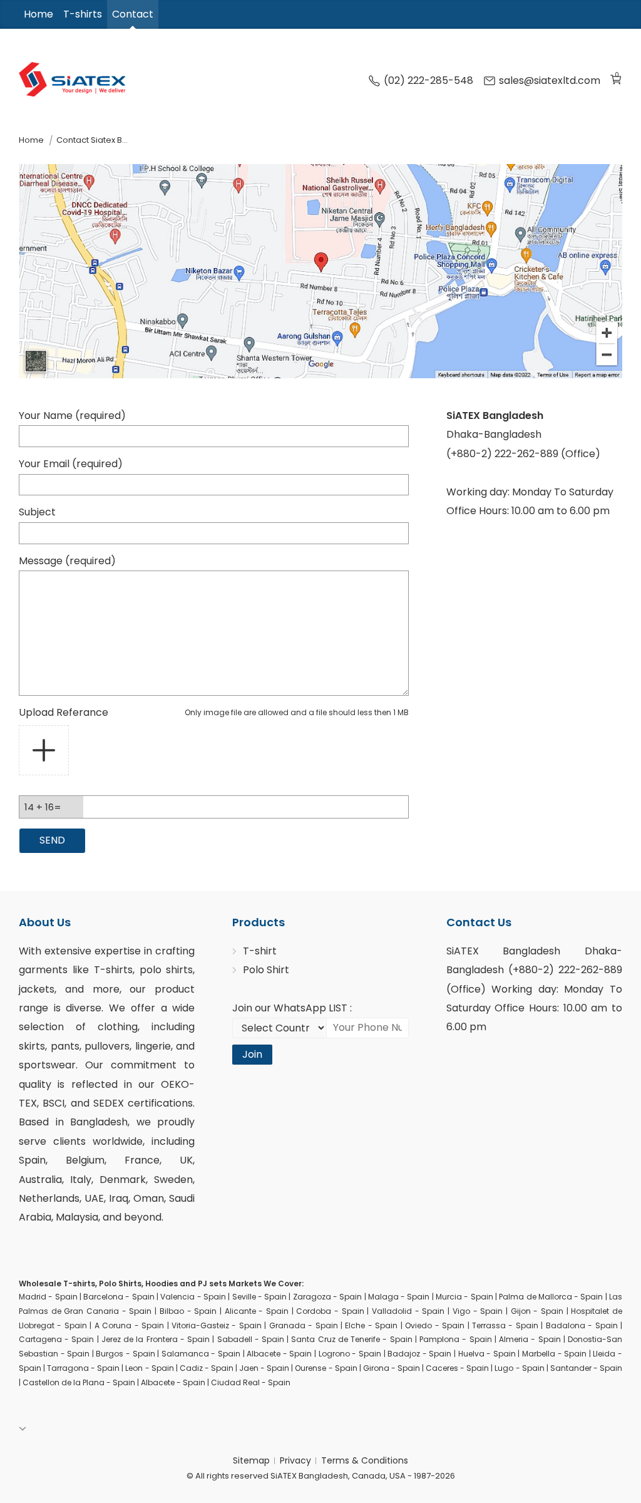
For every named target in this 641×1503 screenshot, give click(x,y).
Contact (132, 14)
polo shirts (166, 970)
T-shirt (260, 951)
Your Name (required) (72, 415)
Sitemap (251, 1460)
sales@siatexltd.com (549, 81)
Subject (37, 512)
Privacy (295, 1460)
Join (252, 1054)
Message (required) (67, 561)
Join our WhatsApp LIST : (292, 1008)
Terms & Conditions (364, 1460)
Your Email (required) (71, 464)
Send (52, 840)
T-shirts (82, 14)
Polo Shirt (266, 970)
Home (38, 14)
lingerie (153, 1046)
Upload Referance (214, 712)
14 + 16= (42, 806)
